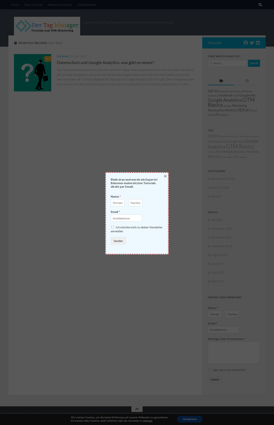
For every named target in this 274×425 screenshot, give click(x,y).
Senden (118, 241)
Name (116, 196)
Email (115, 211)
